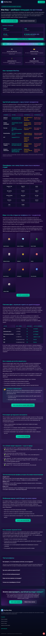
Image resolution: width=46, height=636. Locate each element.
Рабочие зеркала (4, 621)
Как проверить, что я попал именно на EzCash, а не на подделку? (18, 561)
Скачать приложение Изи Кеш (23, 520)
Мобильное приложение (5, 625)
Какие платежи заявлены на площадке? (12, 578)
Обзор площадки (4, 619)
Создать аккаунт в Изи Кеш (23, 436)
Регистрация (41, 1)
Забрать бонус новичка (29, 601)
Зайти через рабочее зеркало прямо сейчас (23, 405)
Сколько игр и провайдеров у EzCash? (12, 582)
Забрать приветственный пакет (27, 20)
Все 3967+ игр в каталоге (23, 295)
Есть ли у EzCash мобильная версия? (11, 574)
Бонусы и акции (4, 623)
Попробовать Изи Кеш (23, 39)
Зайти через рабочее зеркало (9, 20)
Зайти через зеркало (15, 601)
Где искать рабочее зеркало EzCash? (11, 570)
